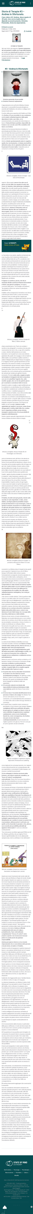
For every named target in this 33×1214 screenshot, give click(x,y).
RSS (21, 1198)
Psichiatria (18, 1172)
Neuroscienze (9, 1172)
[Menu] (3, 3)
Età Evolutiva (7, 1170)
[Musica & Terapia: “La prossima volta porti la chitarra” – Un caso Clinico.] (18, 546)
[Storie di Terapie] (18, 164)
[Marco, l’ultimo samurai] (18, 324)
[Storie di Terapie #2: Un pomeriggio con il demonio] (14, 437)
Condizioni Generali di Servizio (18, 1196)
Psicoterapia (25, 1170)
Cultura (26, 1172)
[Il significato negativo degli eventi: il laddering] (18, 744)
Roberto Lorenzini (8, 27)
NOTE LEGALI (7, 1196)
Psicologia (16, 1170)
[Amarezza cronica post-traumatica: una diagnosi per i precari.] (14, 855)
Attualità (16, 1175)
